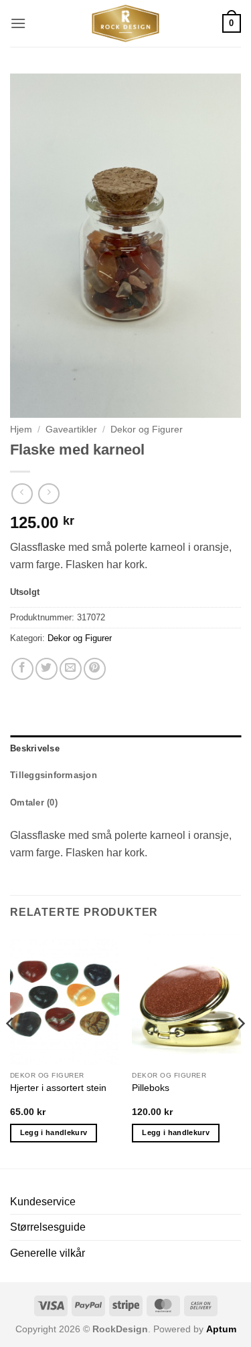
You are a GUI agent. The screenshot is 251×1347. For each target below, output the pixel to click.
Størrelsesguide (48, 1227)
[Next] (240, 1050)
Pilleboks (150, 1088)
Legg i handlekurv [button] (54, 1132)
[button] (18, 23)
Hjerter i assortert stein (58, 1088)
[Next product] (21, 493)
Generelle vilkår (47, 1253)
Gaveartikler (71, 429)
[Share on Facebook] (22, 669)
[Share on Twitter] (46, 669)
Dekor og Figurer (146, 429)
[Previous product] (48, 493)
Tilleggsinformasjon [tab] (53, 775)
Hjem (21, 429)
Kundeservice (43, 1201)
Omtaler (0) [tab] (34, 803)
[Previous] (11, 1050)
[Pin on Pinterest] (95, 669)
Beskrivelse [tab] (35, 748)
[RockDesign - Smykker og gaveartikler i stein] (126, 23)
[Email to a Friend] (71, 669)
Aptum (221, 1329)
